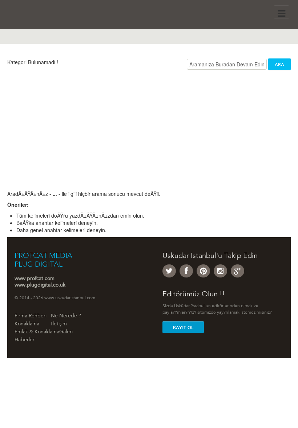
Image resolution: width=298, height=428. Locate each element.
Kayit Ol (183, 327)
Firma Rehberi (31, 316)
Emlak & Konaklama (37, 332)
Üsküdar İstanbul (42, 16)
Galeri (66, 332)
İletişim (59, 324)
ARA (279, 64)
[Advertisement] (149, 139)
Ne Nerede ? (66, 316)
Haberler (25, 340)
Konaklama (27, 324)
